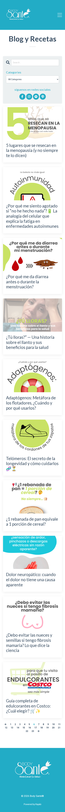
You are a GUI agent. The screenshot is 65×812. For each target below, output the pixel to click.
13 (12, 727)
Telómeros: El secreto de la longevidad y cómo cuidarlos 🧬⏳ (32, 463)
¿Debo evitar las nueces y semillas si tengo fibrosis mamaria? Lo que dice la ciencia (29, 643)
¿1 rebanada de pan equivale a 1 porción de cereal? (32, 522)
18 (41, 727)
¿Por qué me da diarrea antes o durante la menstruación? (27, 281)
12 (6, 727)
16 (29, 727)
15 (24, 727)
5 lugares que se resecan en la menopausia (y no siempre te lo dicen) (32, 150)
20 (53, 727)
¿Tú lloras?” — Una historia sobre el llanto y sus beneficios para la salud (30, 342)
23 (33, 731)
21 (59, 727)
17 (35, 727)
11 (59, 724)
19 (47, 727)
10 (53, 724)
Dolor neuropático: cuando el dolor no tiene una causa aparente (31, 579)
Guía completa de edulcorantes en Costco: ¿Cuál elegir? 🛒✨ (28, 705)
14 (18, 727)
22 (27, 731)
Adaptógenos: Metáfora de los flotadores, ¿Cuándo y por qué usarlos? (31, 402)
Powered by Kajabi (32, 804)
